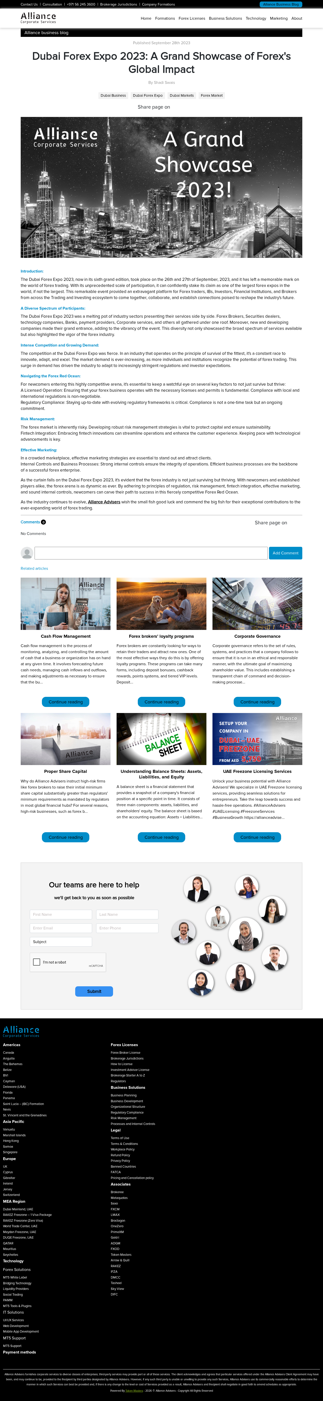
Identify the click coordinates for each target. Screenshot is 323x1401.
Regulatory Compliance (127, 1113)
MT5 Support (12, 1346)
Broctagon (118, 1221)
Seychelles (10, 1255)
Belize (7, 1070)
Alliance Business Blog (281, 4)
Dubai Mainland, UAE (18, 1209)
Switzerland (11, 1195)
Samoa (8, 1147)
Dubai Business (113, 95)
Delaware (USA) (14, 1087)
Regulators (118, 1081)
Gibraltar (9, 1178)
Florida (8, 1093)
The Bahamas (12, 1064)
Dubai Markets (182, 95)
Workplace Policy (122, 1149)
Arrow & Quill (120, 1260)
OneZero (117, 1226)
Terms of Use (120, 1138)
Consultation (52, 4)
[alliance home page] (38, 18)
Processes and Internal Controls (133, 1124)
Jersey (7, 1189)
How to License (121, 1064)
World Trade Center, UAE (20, 1226)
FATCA (116, 1172)
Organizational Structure (128, 1107)
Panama (9, 1098)
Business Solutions (225, 18)
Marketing (279, 18)
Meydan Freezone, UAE (19, 1232)
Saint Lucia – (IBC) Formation (23, 1104)
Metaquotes (119, 1198)
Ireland (8, 1184)
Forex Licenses (192, 18)
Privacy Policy (120, 1161)
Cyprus (8, 1172)
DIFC (114, 1294)
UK (5, 1167)
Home (146, 18)
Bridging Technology (17, 1283)
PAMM (8, 1300)
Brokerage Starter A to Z (128, 1075)
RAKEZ (116, 1266)
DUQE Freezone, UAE (18, 1238)
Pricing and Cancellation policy (132, 1178)
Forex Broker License (125, 1053)
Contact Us (29, 4)
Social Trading (13, 1295)
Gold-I (115, 1238)
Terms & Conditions (124, 1144)
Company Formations (158, 4)
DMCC (115, 1277)
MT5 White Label (15, 1277)
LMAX (115, 1215)
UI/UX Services (13, 1320)
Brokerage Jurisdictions (118, 4)
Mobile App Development (21, 1332)
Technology (256, 18)
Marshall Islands (14, 1135)
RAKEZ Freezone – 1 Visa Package (27, 1215)
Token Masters (121, 1255)
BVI (5, 1075)
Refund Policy (120, 1155)
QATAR (8, 1243)
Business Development (127, 1101)
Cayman (9, 1081)
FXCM (115, 1209)
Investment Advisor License (130, 1070)
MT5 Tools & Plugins (17, 1306)
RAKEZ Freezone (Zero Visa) (23, 1221)
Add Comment (286, 553)
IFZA (114, 1272)
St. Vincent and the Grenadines (25, 1115)
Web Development (16, 1326)
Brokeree (117, 1192)
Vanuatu (9, 1129)
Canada (8, 1053)
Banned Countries (123, 1167)
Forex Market (212, 95)
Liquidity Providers (16, 1289)
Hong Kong (11, 1141)
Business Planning (124, 1095)
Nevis (7, 1110)
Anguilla (9, 1058)
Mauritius (9, 1249)
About (296, 18)
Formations (165, 18)
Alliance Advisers (104, 502)
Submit (94, 991)
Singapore (10, 1152)
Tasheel (116, 1283)
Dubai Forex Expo (148, 95)
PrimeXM (117, 1232)
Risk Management (124, 1118)
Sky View (117, 1289)
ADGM (115, 1243)
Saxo (114, 1203)
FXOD (115, 1249)
